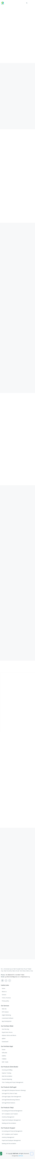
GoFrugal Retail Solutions (8, 1102)
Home (3, 988)
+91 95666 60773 (9, 974)
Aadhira (4, 1055)
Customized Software (7, 1018)
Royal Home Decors (7, 1032)
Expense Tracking (6, 1073)
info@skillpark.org (25, 976)
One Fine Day (5, 1029)
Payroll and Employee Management (11, 1120)
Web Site (4, 1008)
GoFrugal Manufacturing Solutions (11, 1099)
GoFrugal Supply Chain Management (11, 1096)
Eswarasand (5, 1041)
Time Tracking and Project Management (12, 1082)
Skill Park (20, 1155)
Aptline (3, 1038)
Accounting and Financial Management (12, 1110)
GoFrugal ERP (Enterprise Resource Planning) (14, 1090)
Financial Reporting (7, 1079)
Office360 (4, 1052)
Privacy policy (5, 1000)
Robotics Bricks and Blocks (9, 1035)
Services (4, 994)
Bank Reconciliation (7, 1076)
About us (4, 991)
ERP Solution (5, 1012)
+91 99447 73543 (19, 974)
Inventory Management (8, 1117)
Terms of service (6, 997)
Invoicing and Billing (7, 1070)
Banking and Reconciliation (9, 1123)
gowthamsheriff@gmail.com (12, 976)
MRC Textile (5, 1062)
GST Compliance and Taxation (10, 1113)
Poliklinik (4, 1058)
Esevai (3, 1049)
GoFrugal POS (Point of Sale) (9, 1093)
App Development (6, 1021)
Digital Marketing (6, 1015)
